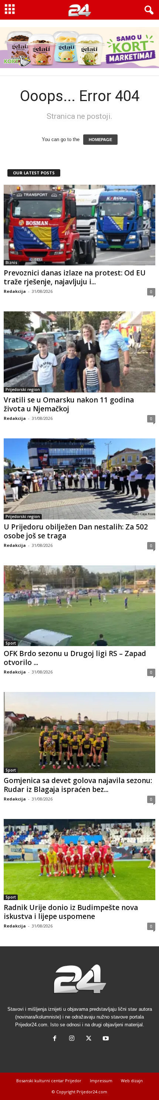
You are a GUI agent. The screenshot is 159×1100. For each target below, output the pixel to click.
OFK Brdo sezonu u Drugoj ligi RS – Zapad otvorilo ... (75, 658)
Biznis (11, 262)
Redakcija (15, 291)
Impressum (101, 1080)
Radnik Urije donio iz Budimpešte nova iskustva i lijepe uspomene (71, 912)
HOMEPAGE (100, 139)
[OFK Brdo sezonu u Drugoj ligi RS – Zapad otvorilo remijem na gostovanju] (79, 605)
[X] (88, 1039)
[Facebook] (54, 1039)
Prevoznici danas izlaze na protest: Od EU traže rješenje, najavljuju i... (75, 277)
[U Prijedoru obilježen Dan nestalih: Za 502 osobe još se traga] (79, 478)
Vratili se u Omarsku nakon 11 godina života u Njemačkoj (69, 404)
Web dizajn (132, 1080)
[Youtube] (105, 1039)
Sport (11, 643)
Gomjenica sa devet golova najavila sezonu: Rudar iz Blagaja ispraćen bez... (78, 785)
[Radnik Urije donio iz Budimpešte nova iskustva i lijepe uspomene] (79, 859)
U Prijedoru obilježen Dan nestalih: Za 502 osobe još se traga (76, 531)
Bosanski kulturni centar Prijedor (48, 1080)
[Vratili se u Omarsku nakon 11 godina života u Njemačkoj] (79, 351)
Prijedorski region (23, 389)
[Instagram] (71, 1039)
